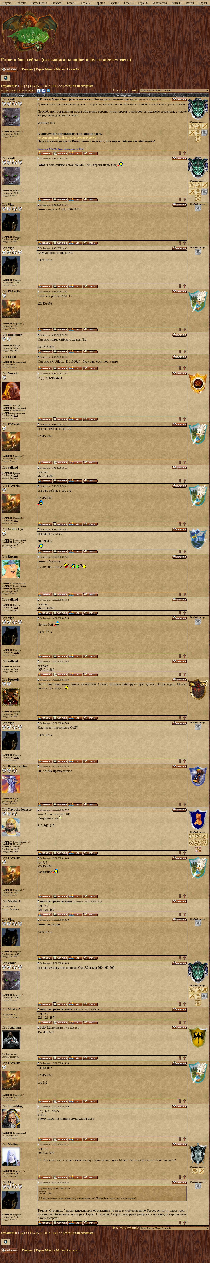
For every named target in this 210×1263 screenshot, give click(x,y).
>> (60, 86)
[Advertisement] (133, 31)
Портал (6, 3)
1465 (16, 239)
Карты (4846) (39, 3)
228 (16, 591)
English (203, 3)
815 (16, 415)
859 (16, 1173)
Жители (176, 3)
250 (16, 545)
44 (15, 1054)
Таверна (21, 3)
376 (16, 714)
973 (16, 801)
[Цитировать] (179, 99)
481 (16, 326)
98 (15, 364)
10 (54, 86)
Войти (190, 3)
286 (16, 348)
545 (16, 475)
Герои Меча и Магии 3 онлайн (57, 69)
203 (16, 1135)
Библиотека (159, 3)
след (67, 86)
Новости (57, 3)
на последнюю (83, 86)
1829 (16, 849)
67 (15, 906)
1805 (16, 134)
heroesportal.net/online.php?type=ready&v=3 (67, 137)
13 (23, 1171)
